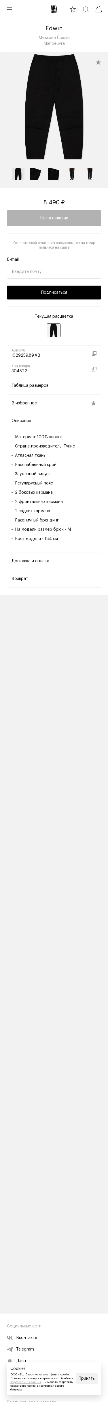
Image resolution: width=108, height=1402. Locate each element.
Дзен (21, 1361)
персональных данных (25, 1382)
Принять (87, 1379)
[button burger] (9, 9)
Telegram (25, 1349)
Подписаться (54, 293)
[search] (85, 9)
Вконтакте (26, 1338)
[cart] (98, 9)
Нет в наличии (54, 218)
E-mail (13, 260)
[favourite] (72, 9)
